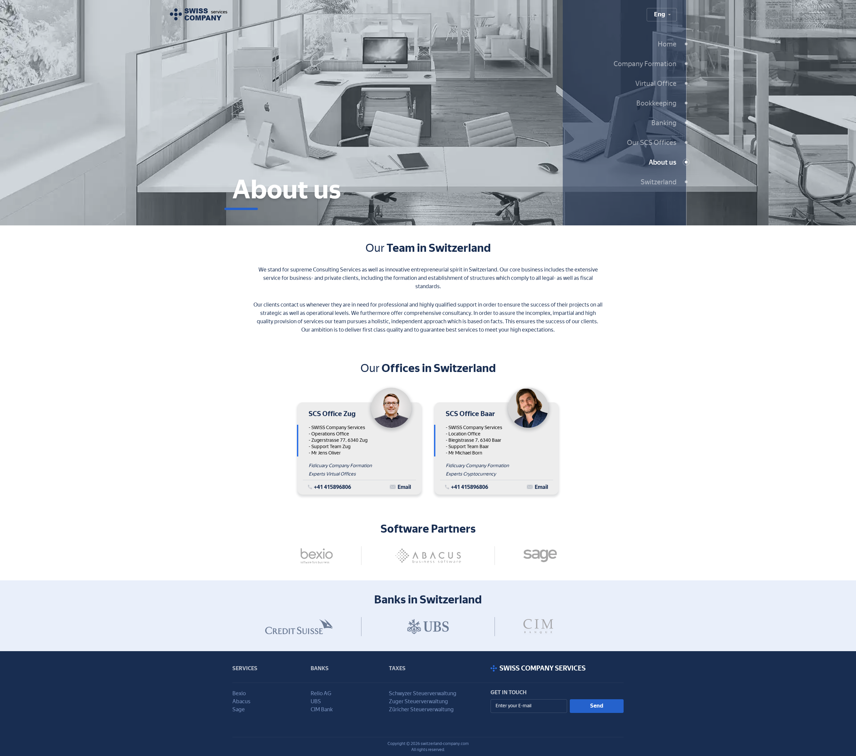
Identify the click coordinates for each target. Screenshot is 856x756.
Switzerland (658, 182)
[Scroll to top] (557, 668)
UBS (316, 701)
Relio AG (321, 693)
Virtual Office (655, 83)
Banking (663, 123)
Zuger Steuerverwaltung (418, 701)
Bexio (239, 693)
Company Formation (645, 63)
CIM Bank (322, 709)
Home (667, 44)
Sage (238, 709)
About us (662, 162)
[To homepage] (198, 14)
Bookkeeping (656, 103)
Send (596, 706)
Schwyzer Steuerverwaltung (422, 693)
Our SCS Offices (651, 142)
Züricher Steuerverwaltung (421, 709)
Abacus (241, 701)
